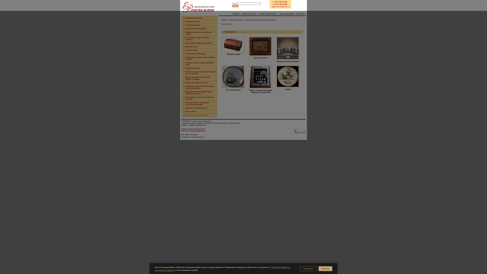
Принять (325, 269)
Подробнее (308, 269)
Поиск (234, 4)
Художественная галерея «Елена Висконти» (198, 7)
